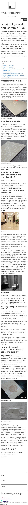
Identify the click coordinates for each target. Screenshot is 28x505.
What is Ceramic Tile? (8, 67)
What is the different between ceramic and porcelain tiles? (13, 69)
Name (3, 475)
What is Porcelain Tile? (8, 65)
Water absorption (8, 72)
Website (3, 486)
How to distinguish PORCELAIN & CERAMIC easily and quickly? (13, 76)
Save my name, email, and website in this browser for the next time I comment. (12, 494)
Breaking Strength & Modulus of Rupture (14, 73)
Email (3, 480)
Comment (4, 456)
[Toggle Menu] (25, 19)
